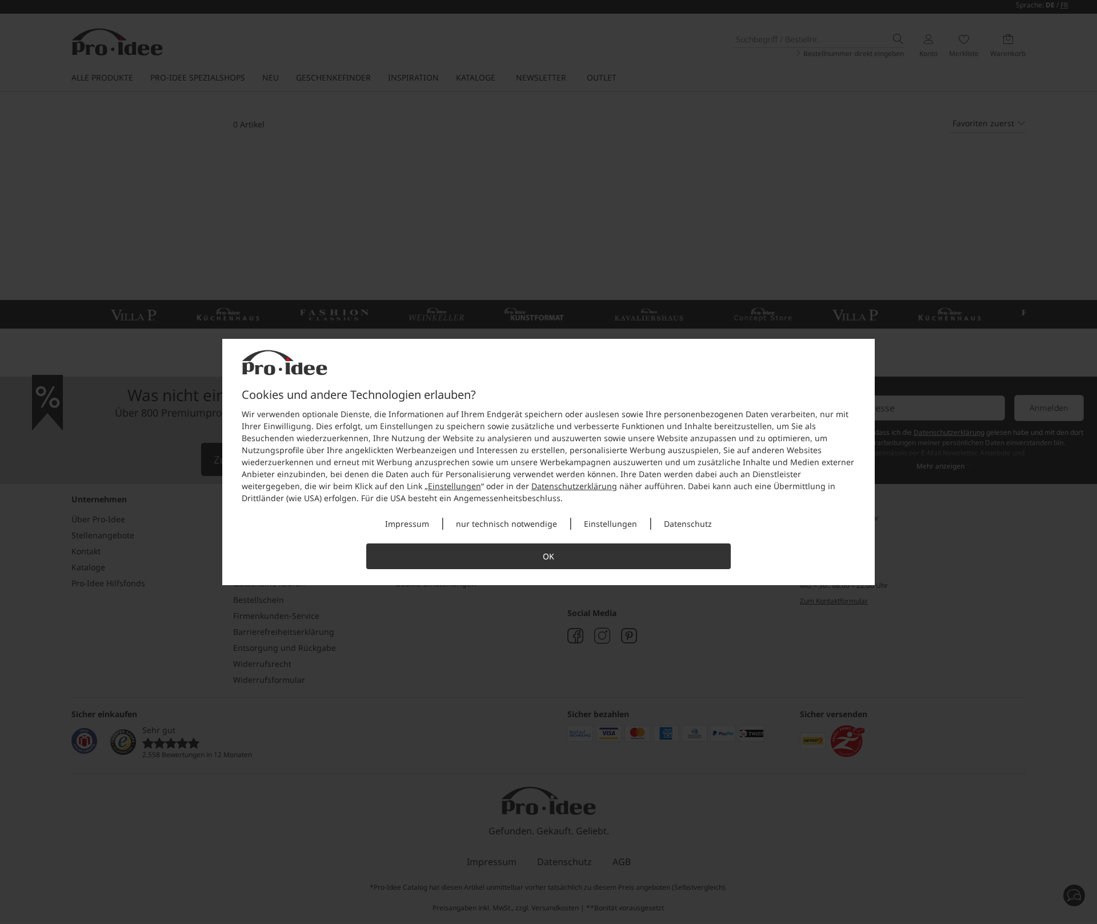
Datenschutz (688, 523)
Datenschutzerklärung (574, 486)
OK (548, 556)
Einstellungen (454, 486)
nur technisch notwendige (506, 523)
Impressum (407, 523)
